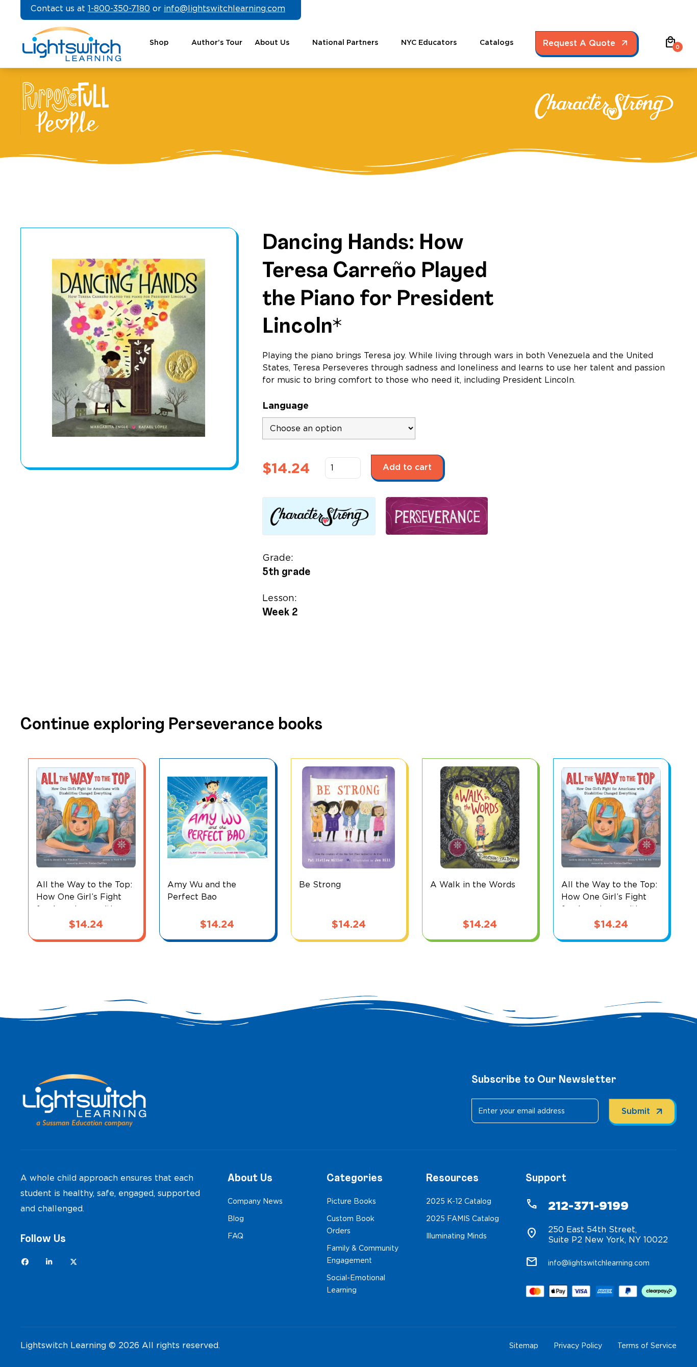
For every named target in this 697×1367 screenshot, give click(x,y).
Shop (159, 42)
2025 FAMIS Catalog (462, 1218)
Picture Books (351, 1201)
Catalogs (496, 42)
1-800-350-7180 (119, 8)
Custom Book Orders (351, 1224)
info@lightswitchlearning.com (224, 8)
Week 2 (280, 612)
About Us (272, 42)
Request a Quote (579, 43)
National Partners (345, 42)
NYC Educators (429, 42)
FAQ (235, 1236)
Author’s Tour (216, 42)
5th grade (286, 571)
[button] (670, 46)
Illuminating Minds (456, 1236)
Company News (255, 1201)
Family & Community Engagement (363, 1254)
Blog (236, 1218)
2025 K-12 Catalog (458, 1201)
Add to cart (407, 467)
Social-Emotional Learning (356, 1284)
